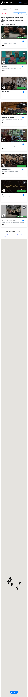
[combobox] (20, 9)
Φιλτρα (4, 13)
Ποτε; (2, 7)
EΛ (21, 2)
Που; (14, 7)
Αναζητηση (20, 13)
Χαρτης (14, 692)
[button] (12, 585)
